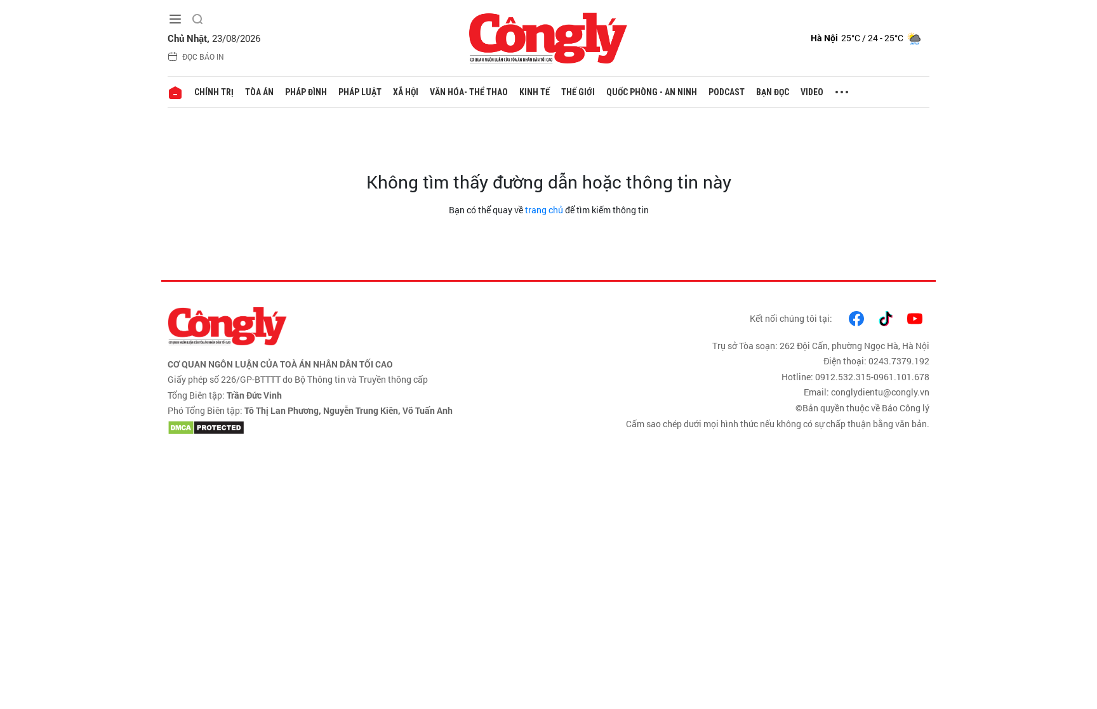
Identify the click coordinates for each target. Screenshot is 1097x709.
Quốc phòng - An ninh (651, 92)
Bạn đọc (772, 92)
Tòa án (259, 92)
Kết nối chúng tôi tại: (791, 318)
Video (812, 92)
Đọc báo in (203, 56)
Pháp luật (360, 92)
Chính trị (214, 92)
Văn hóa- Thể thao (469, 92)
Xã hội (405, 92)
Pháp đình (306, 92)
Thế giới (578, 92)
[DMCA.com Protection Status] (355, 427)
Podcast (726, 92)
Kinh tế (534, 92)
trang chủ (544, 210)
